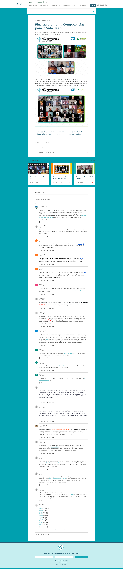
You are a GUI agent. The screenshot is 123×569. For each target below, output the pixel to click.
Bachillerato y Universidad (64, 11)
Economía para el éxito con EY (37, 177)
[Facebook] (101, 5)
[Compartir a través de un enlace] (46, 147)
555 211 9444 (64, 562)
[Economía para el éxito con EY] (38, 168)
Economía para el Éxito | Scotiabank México (61, 177)
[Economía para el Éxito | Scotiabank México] (61, 168)
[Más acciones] (87, 20)
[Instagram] (98, 5)
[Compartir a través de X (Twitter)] (39, 147)
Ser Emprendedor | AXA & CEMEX (84, 177)
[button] (33, 5)
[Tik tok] (106, 5)
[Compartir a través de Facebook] (36, 147)
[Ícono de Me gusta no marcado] (39, 222)
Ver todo (93, 160)
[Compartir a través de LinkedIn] (42, 147)
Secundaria (51, 11)
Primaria (43, 11)
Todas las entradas (33, 11)
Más (75, 11)
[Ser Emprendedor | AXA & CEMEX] (84, 168)
